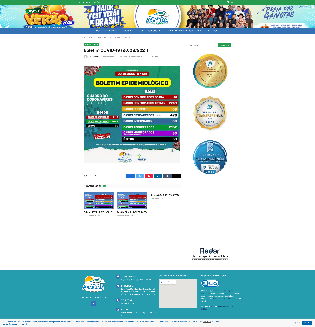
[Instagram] (232, 2)
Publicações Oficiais (150, 31)
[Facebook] (228, 2)
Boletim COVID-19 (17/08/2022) (165, 195)
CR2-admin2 (96, 57)
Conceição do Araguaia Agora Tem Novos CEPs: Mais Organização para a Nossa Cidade (132, 2)
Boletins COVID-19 (91, 44)
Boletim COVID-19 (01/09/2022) (132, 212)
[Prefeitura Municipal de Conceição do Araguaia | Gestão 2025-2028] (157, 16)
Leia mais (207, 322)
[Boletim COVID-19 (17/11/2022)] (99, 200)
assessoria (228, 293)
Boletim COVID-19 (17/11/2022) (98, 212)
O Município (110, 31)
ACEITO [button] (307, 323)
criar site (216, 291)
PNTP (212, 306)
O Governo (128, 31)
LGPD (199, 31)
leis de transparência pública (224, 299)
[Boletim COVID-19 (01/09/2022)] (132, 200)
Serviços (212, 31)
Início (98, 31)
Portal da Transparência (180, 31)
